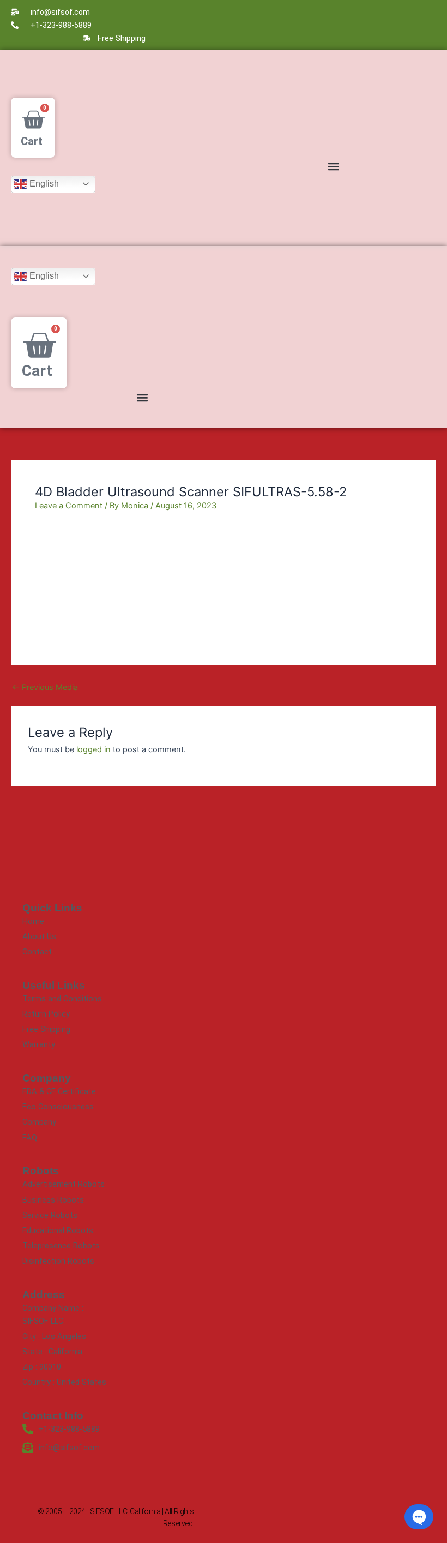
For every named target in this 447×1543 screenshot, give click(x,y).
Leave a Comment (68, 506)
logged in (93, 749)
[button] (333, 167)
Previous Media (45, 687)
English (43, 183)
